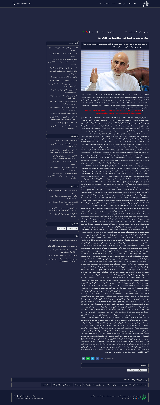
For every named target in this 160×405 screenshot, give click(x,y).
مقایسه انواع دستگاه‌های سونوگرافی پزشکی (62, 255)
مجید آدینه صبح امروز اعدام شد (65, 122)
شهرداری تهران (142, 370)
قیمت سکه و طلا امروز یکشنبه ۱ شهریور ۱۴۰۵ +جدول (63, 127)
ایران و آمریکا (87, 385)
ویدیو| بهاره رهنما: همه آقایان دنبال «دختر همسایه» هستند (62, 203)
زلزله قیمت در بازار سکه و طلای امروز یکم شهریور (63, 54)
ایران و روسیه (97, 385)
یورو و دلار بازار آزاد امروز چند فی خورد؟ (63, 113)
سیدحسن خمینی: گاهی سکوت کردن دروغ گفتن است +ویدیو (62, 85)
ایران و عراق (77, 385)
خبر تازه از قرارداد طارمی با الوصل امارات (63, 80)
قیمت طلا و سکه (142, 385)
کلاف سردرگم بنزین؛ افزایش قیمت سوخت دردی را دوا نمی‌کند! (62, 102)
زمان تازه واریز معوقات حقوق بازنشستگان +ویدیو (62, 48)
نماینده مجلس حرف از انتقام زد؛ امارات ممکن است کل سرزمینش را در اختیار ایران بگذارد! (62, 62)
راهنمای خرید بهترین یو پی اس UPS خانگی (62, 246)
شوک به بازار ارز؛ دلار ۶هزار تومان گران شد (62, 68)
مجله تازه (106, 4)
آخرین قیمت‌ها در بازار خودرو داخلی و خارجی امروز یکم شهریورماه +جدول (64, 157)
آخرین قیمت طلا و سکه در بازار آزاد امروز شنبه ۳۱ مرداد (63, 197)
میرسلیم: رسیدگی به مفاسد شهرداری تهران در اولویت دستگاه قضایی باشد (118, 113)
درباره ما (33, 396)
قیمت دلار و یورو (130, 385)
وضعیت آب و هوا (118, 385)
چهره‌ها (113, 4)
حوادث (119, 4)
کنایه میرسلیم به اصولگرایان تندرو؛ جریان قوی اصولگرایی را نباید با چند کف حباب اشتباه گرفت (112, 110)
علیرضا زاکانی (132, 370)
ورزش (124, 4)
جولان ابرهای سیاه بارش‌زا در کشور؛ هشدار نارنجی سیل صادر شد (62, 108)
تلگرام (20, 396)
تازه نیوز (145, 4)
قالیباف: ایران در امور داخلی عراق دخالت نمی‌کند (63, 215)
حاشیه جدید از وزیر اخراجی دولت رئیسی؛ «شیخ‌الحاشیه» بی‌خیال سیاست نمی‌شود (62, 118)
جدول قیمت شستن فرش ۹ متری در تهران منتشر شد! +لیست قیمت (62, 260)
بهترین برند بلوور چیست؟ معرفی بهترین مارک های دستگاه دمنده (63, 250)
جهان (129, 4)
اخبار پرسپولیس (72, 229)
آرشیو (26, 396)
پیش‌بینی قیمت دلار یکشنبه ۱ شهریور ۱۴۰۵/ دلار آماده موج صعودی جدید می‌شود (62, 209)
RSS (15, 396)
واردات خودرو (107, 385)
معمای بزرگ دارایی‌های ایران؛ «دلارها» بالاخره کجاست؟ (63, 91)
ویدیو (100, 4)
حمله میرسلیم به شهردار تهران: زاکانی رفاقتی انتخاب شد (123, 38)
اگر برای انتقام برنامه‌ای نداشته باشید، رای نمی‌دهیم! (63, 72)
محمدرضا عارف (46, 385)
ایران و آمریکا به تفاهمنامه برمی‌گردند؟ (63, 77)
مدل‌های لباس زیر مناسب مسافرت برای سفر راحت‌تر (63, 241)
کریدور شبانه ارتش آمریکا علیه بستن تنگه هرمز (62, 191)
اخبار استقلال (61, 229)
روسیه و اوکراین (67, 385)
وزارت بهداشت (57, 385)
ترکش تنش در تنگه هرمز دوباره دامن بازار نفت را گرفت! (62, 96)
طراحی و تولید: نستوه (128, 399)
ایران (134, 4)
